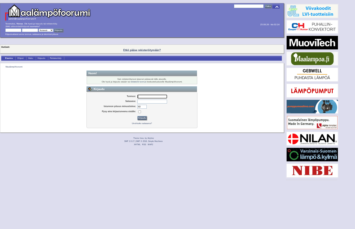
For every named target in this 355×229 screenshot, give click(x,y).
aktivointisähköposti (20, 26)
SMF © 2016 (141, 141)
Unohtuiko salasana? (142, 123)
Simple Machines (155, 141)
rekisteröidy (51, 24)
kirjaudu (39, 24)
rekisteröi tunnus (138, 82)
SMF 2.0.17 (129, 141)
